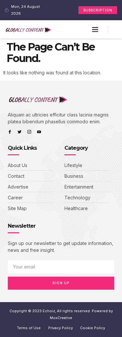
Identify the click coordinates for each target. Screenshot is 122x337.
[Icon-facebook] (10, 132)
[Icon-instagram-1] (29, 132)
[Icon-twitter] (19, 132)
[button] (95, 29)
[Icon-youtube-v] (39, 132)
